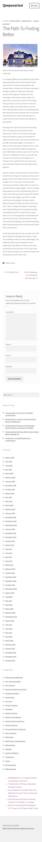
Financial (8, 701)
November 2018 (10, 657)
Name (9, 344)
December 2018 (10, 653)
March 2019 (9, 641)
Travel (7, 761)
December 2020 (10, 577)
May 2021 (8, 557)
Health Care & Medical (13, 717)
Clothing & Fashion (12, 693)
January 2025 (10, 513)
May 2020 (8, 601)
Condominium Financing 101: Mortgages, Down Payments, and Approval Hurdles (20, 427)
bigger (18, 197)
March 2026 (9, 473)
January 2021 (10, 573)
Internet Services (11, 725)
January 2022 (10, 541)
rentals (17, 139)
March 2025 (9, 505)
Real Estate (10, 263)
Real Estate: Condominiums (15, 741)
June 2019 (8, 629)
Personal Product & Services (15, 729)
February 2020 (10, 613)
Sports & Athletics (12, 753)
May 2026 (8, 469)
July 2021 (8, 549)
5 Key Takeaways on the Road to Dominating (30, 275)
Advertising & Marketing (14, 677)
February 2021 (10, 569)
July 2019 (8, 625)
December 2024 (10, 517)
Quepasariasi (13, 5)
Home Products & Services (14, 721)
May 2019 (8, 633)
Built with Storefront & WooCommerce (18, 828)
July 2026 (8, 461)
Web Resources (10, 769)
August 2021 (9, 545)
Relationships (10, 745)
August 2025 (9, 493)
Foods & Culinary (11, 705)
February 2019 (10, 645)
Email (9, 355)
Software (8, 749)
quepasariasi (26, 21)
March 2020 (9, 609)
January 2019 (10, 649)
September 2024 (11, 525)
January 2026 (10, 481)
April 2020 (8, 605)
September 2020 (11, 589)
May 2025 (8, 497)
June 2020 (8, 597)
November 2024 (10, 521)
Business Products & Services (16, 689)
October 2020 (10, 585)
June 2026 (8, 465)
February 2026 (10, 477)
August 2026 (9, 457)
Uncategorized (10, 765)
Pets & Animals (10, 733)
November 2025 (10, 485)
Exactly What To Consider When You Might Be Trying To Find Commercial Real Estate (22, 793)
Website (9, 366)
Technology (9, 757)
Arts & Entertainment (13, 681)
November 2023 (10, 537)
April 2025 (8, 501)
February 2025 (10, 509)
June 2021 (8, 553)
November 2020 (10, 581)
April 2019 (8, 637)
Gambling (8, 709)
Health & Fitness (11, 713)
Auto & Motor (10, 685)
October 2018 (10, 660)
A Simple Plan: (13, 273)
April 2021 (8, 561)
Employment (9, 697)
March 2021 (9, 565)
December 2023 (10, 533)
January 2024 (10, 529)
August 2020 (9, 593)
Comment (10, 312)
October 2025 (10, 489)
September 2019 (11, 617)
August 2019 (9, 621)
